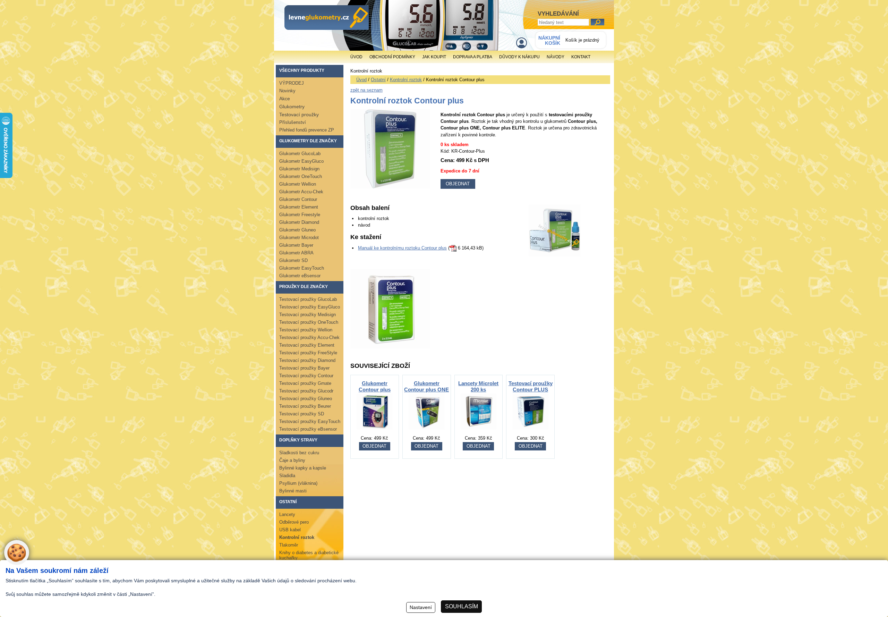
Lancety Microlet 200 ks (478, 386)
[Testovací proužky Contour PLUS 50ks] (530, 433)
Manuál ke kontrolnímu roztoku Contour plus (402, 248)
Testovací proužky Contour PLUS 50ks (531, 389)
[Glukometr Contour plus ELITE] (375, 433)
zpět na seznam (366, 90)
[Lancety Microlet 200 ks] (479, 433)
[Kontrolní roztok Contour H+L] (390, 347)
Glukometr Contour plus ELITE (375, 389)
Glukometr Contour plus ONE (426, 386)
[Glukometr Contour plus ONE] (427, 433)
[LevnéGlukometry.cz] (326, 17)
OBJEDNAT (374, 446)
